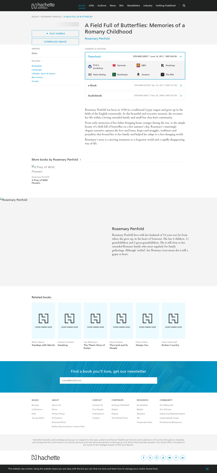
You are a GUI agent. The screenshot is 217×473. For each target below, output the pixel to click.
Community (166, 400)
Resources (142, 400)
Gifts (91, 5)
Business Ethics (59, 422)
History (115, 414)
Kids (34, 414)
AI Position (57, 418)
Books (82, 5)
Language (37, 69)
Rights (115, 410)
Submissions (98, 414)
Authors (101, 5)
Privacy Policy (58, 414)
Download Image (55, 41)
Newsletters (133, 5)
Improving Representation (172, 414)
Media (140, 410)
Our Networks (166, 405)
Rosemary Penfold (97, 38)
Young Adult (38, 418)
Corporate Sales (144, 422)
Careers (95, 418)
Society (35, 81)
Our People (97, 410)
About (55, 400)
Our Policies (165, 410)
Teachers (141, 414)
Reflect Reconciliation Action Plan (68, 427)
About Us (56, 405)
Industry (147, 5)
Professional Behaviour (171, 422)
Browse (35, 405)
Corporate (118, 400)
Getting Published (166, 5)
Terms (54, 410)
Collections (37, 410)
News (113, 5)
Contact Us (97, 405)
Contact (97, 400)
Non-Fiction (37, 77)
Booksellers (142, 405)
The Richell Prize (120, 418)
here (155, 469)
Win (121, 5)
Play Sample (57, 33)
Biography (37, 66)
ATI (138, 418)
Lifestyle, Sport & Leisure (43, 73)
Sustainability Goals (169, 418)
